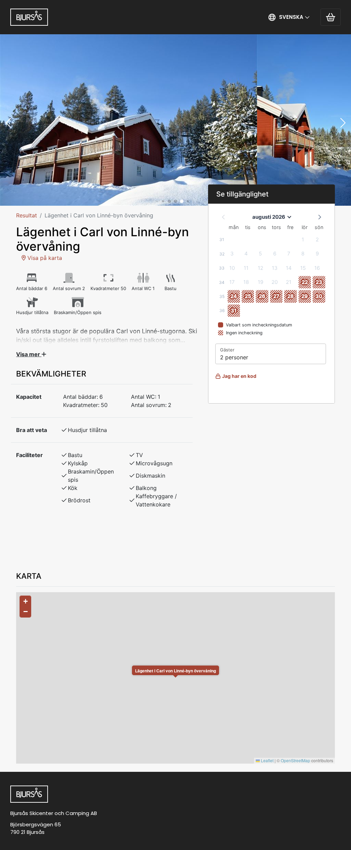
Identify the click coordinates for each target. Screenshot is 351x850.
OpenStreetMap (295, 760)
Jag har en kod (239, 376)
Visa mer (28, 354)
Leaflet (267, 760)
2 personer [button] (234, 357)
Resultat (26, 215)
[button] (289, 17)
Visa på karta (44, 257)
